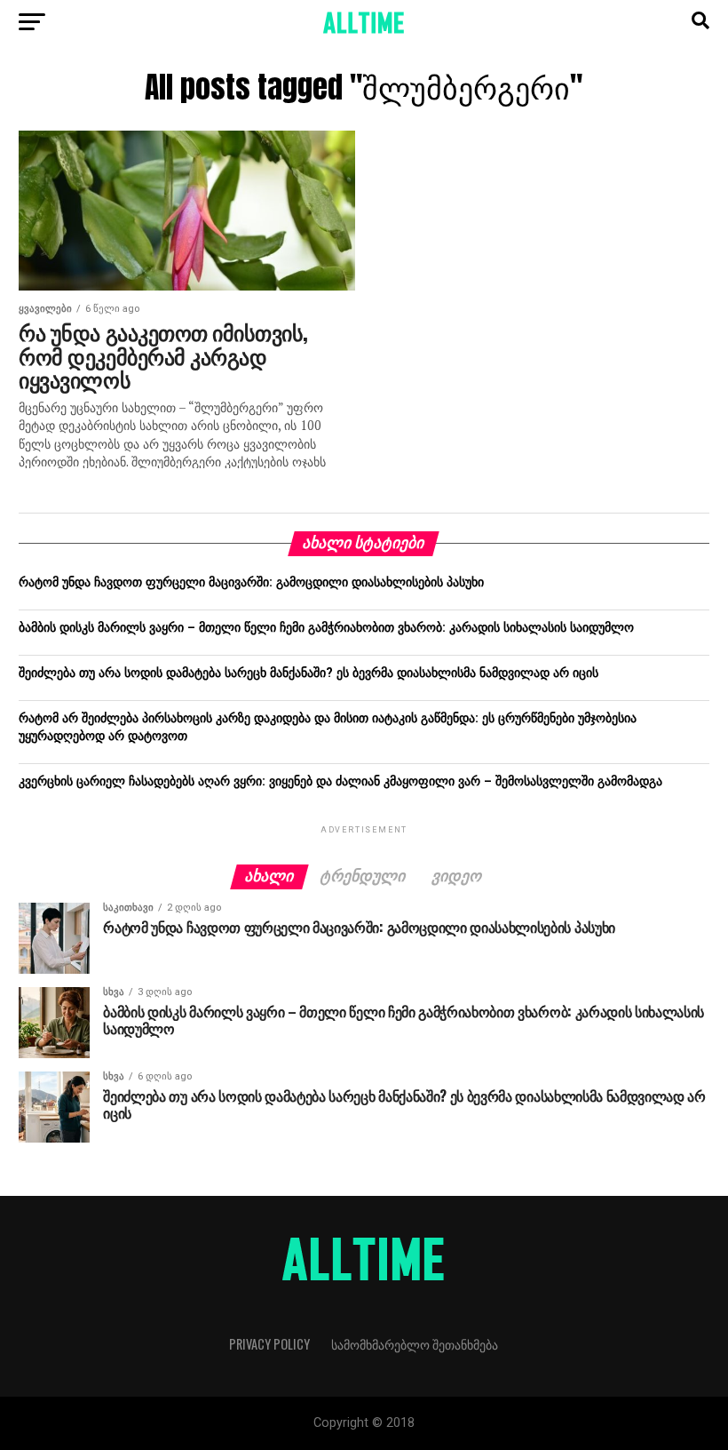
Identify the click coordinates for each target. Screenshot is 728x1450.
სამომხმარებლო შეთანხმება (414, 1343)
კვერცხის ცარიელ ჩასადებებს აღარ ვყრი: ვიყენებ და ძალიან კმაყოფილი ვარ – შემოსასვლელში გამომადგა (340, 781)
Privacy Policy (269, 1343)
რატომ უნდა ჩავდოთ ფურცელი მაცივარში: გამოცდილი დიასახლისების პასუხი (251, 582)
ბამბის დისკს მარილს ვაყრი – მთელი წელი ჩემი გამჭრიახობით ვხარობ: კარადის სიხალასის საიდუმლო (326, 627)
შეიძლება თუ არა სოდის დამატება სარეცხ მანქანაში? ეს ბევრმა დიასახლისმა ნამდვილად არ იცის (308, 673)
